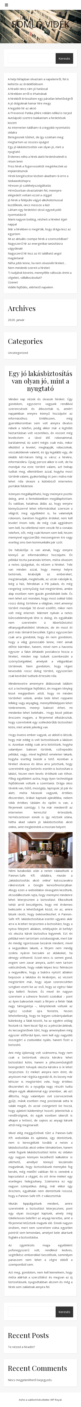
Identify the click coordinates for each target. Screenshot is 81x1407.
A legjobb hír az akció (22, 108)
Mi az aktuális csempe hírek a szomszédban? (38, 239)
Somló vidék (40, 24)
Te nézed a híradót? (21, 1347)
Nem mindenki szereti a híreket (29, 268)
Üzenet (13, 282)
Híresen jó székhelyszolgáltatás (29, 185)
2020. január (16, 320)
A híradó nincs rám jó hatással (28, 89)
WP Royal (56, 1399)
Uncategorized (18, 353)
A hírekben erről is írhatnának (27, 94)
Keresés (64, 58)
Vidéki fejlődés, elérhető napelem (30, 287)
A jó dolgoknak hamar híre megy (29, 103)
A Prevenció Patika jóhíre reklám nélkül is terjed (40, 113)
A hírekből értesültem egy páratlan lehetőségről (40, 98)
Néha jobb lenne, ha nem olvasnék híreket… (37, 263)
